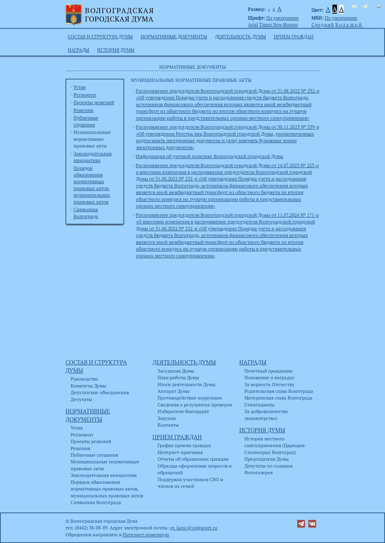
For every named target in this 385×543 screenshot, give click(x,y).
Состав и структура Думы (100, 36)
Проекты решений (94, 102)
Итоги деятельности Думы (186, 384)
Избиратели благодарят (183, 411)
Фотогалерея (258, 472)
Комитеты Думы (88, 386)
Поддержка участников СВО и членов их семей (190, 482)
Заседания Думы (176, 371)
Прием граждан (293, 36)
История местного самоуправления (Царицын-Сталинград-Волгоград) (275, 445)
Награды (78, 50)
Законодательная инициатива (104, 475)
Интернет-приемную (146, 534)
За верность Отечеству (269, 384)
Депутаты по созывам (268, 466)
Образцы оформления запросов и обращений (195, 469)
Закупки (167, 418)
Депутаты (81, 399)
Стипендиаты (259, 405)
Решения (83, 110)
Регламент (85, 95)
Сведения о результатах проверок (195, 405)
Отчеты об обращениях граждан (193, 459)
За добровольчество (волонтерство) (266, 414)
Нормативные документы (174, 36)
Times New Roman (278, 24)
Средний (322, 24)
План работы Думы (178, 377)
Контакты (168, 425)
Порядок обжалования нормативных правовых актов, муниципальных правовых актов (107, 489)
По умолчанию (282, 18)
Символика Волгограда (96, 502)
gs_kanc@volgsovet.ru (193, 528)
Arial (253, 24)
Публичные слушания (94, 455)
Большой (349, 24)
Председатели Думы (266, 459)
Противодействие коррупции (190, 398)
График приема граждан (184, 445)
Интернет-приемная (180, 452)
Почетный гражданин (268, 371)
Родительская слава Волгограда (278, 391)
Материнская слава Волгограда (278, 398)
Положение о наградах (269, 377)
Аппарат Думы (174, 391)
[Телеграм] (301, 523)
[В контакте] (312, 523)
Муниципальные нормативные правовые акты (92, 139)
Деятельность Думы (240, 36)
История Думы (115, 50)
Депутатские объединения (100, 392)
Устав (80, 87)
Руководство (84, 379)
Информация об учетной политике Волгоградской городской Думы (209, 156)
